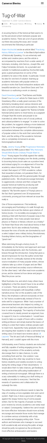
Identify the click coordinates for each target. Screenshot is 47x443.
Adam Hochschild (9, 49)
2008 (5, 24)
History (39, 24)
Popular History (17, 24)
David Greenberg (9, 95)
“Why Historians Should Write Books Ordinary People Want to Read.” (22, 153)
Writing (29, 24)
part (17, 98)
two (13, 98)
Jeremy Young (14, 147)
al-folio (42, 439)
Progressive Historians (35, 147)
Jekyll (35, 439)
